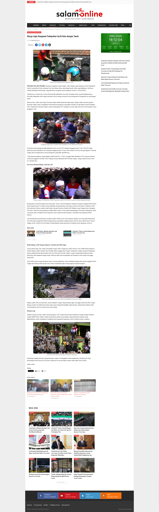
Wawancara (102, 25)
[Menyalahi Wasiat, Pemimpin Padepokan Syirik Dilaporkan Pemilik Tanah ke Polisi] (61, 385)
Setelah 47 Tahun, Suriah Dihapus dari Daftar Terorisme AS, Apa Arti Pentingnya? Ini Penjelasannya (113, 71)
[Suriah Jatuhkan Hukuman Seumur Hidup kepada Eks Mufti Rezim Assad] (61, 465)
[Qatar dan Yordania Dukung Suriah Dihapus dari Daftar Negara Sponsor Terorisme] (84, 419)
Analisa (32, 412)
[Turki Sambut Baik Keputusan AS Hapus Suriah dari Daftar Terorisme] (39, 442)
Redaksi (46, 505)
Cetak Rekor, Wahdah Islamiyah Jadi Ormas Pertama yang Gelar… (46, 232)
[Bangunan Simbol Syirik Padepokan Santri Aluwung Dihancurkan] (38, 385)
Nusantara (38, 32)
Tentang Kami (38, 505)
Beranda (36, 25)
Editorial (62, 25)
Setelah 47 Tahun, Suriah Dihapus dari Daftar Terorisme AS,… (84, 232)
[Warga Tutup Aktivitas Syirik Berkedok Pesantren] (85, 385)
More (122, 25)
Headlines (53, 25)
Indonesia (71, 25)
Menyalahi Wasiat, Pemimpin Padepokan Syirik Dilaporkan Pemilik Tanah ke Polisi (61, 394)
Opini (92, 25)
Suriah (54, 412)
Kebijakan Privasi (55, 505)
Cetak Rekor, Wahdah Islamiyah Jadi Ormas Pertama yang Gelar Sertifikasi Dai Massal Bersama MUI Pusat (64, 2)
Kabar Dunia (83, 25)
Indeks (44, 25)
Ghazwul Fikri (113, 25)
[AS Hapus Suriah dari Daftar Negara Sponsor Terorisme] (39, 465)
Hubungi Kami (65, 505)
